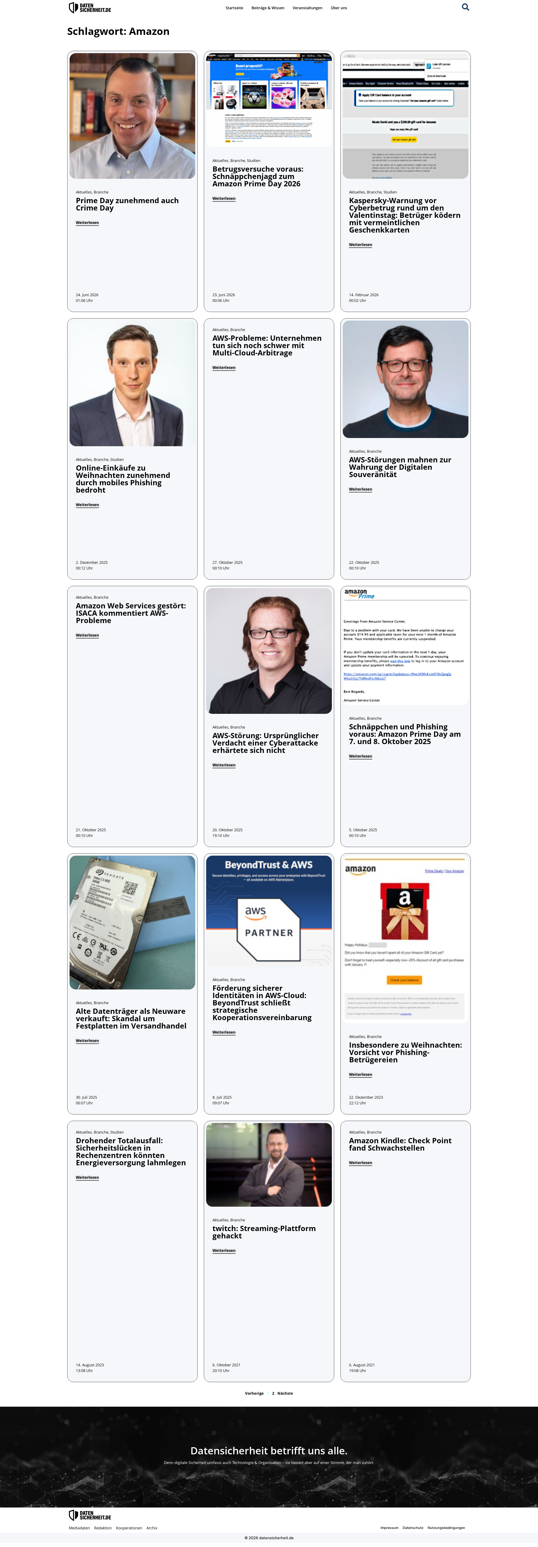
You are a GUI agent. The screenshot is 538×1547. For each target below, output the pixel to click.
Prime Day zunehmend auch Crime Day (127, 204)
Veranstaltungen (307, 8)
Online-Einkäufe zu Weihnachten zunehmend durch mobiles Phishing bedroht (123, 479)
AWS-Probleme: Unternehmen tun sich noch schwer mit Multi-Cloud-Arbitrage (267, 345)
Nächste (285, 1393)
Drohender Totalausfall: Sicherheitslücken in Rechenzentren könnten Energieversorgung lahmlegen (131, 1151)
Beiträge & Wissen (268, 8)
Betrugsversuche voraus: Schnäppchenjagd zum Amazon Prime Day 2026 (257, 176)
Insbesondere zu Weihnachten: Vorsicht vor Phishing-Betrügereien (405, 1052)
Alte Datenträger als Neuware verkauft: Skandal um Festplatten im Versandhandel (131, 1018)
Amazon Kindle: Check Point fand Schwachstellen (400, 1144)
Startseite (234, 8)
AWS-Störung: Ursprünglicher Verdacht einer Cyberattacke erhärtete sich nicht (265, 742)
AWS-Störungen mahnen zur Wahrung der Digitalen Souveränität (400, 467)
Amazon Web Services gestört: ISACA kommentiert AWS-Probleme (131, 613)
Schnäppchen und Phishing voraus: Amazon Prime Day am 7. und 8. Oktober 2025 (405, 734)
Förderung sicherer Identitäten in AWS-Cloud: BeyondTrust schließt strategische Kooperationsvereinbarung (262, 1002)
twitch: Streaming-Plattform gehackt (264, 1231)
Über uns (339, 8)
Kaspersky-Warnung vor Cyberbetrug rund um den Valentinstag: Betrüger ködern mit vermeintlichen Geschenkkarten (405, 215)
